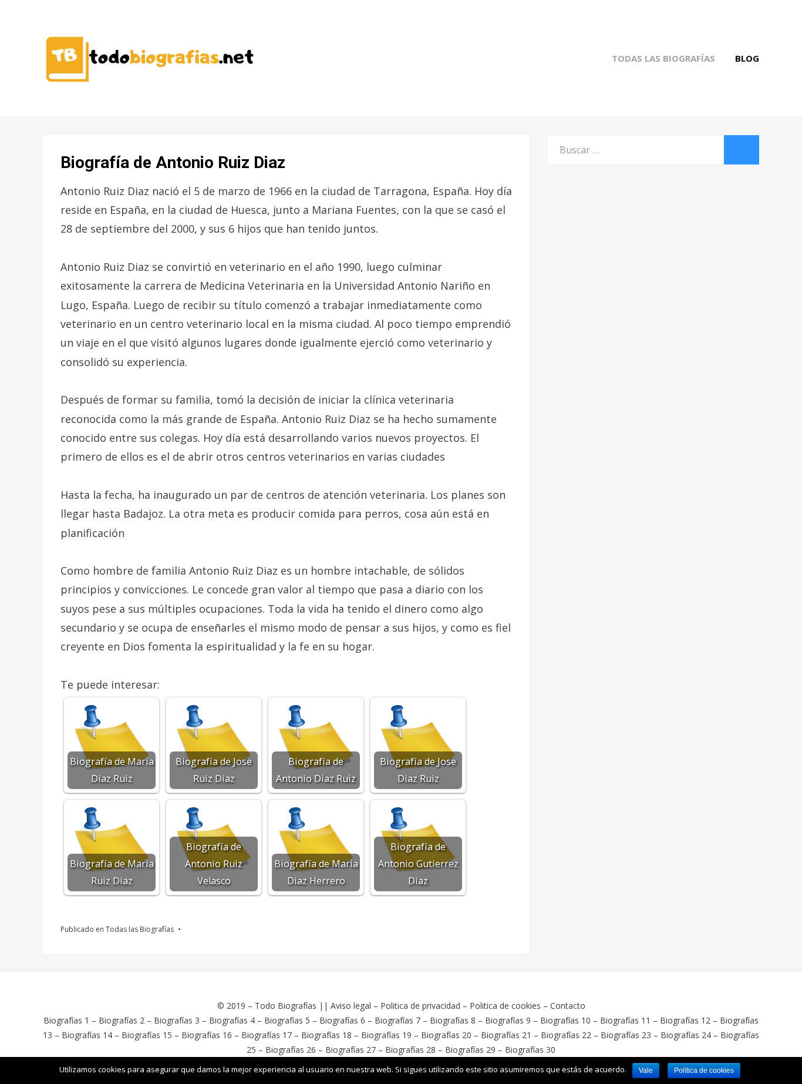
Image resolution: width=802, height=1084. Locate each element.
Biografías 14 (87, 1035)
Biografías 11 (625, 1020)
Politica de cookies (505, 1005)
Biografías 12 (685, 1020)
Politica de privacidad (420, 1005)
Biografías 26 (290, 1049)
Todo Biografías (285, 1005)
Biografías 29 (470, 1049)
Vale (646, 1070)
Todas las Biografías (663, 58)
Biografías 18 (326, 1035)
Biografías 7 (397, 1020)
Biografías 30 (530, 1049)
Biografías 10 (565, 1020)
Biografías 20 (446, 1035)
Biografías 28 (410, 1049)
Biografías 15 (147, 1035)
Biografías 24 (686, 1035)
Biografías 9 (508, 1020)
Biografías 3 (177, 1020)
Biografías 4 (232, 1020)
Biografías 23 (626, 1035)
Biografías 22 (566, 1035)
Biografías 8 (453, 1020)
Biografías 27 (350, 1049)
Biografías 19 (386, 1035)
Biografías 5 (287, 1020)
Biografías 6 (342, 1020)
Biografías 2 (121, 1020)
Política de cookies (704, 1070)
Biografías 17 (266, 1035)
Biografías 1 (66, 1020)
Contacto (567, 1005)
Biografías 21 (506, 1035)
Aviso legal (351, 1005)
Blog (747, 58)
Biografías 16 (206, 1035)
